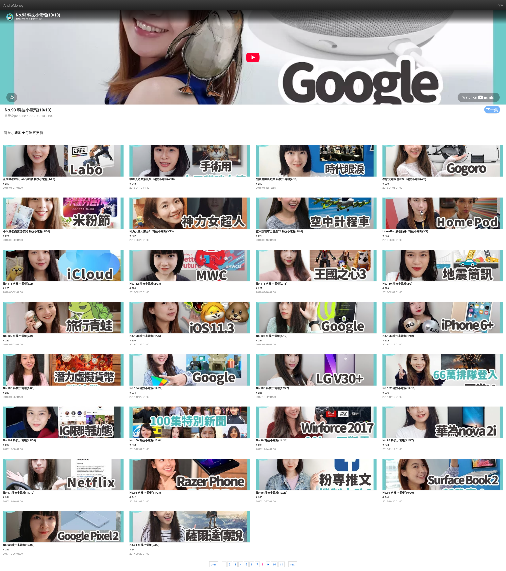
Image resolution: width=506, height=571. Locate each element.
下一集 (492, 109)
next (292, 564)
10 (274, 564)
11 (281, 564)
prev (213, 564)
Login (500, 5)
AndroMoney (13, 5)
